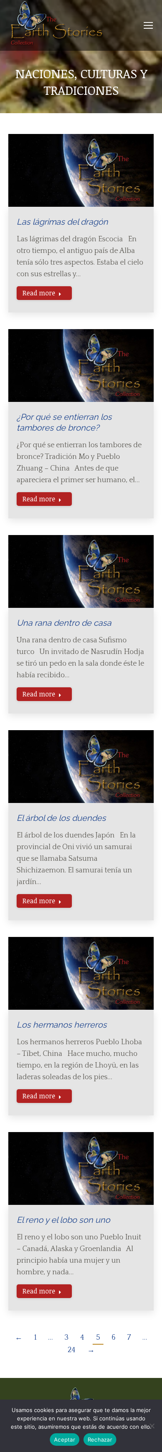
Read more (38, 292)
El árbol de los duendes (61, 818)
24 (72, 1350)
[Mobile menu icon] (148, 25)
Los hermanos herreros (62, 1025)
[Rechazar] (151, 1426)
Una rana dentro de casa (64, 623)
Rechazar (100, 1439)
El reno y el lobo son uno (63, 1220)
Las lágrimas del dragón (62, 222)
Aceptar (64, 1439)
